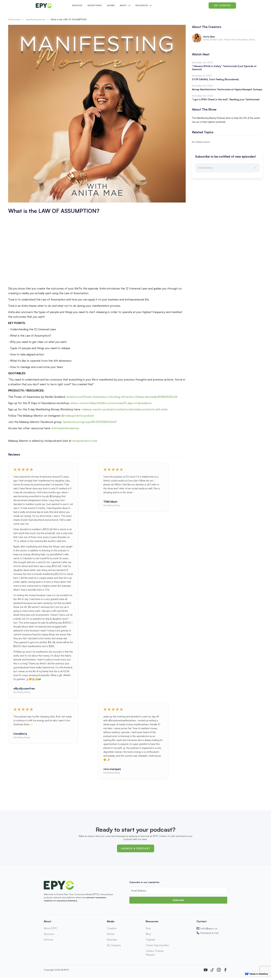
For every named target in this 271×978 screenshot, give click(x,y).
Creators (112, 928)
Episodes (112, 939)
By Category (114, 945)
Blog (148, 933)
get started (222, 5)
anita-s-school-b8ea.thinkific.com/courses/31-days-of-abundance (110, 403)
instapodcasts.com (83, 440)
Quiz (148, 928)
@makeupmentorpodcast (77, 415)
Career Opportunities (157, 945)
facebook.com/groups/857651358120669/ (89, 422)
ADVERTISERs (95, 5)
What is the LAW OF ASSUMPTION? (68, 19)
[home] (51, 5)
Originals (150, 939)
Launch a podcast (135, 848)
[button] (124, 5)
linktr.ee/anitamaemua (65, 428)
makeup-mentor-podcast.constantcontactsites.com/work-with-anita (124, 409)
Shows (111, 5)
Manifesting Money (35, 19)
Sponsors (49, 933)
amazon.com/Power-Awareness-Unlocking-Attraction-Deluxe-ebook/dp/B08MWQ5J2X (122, 396)
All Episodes (14, 19)
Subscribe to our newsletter (144, 882)
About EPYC (50, 928)
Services (77, 5)
